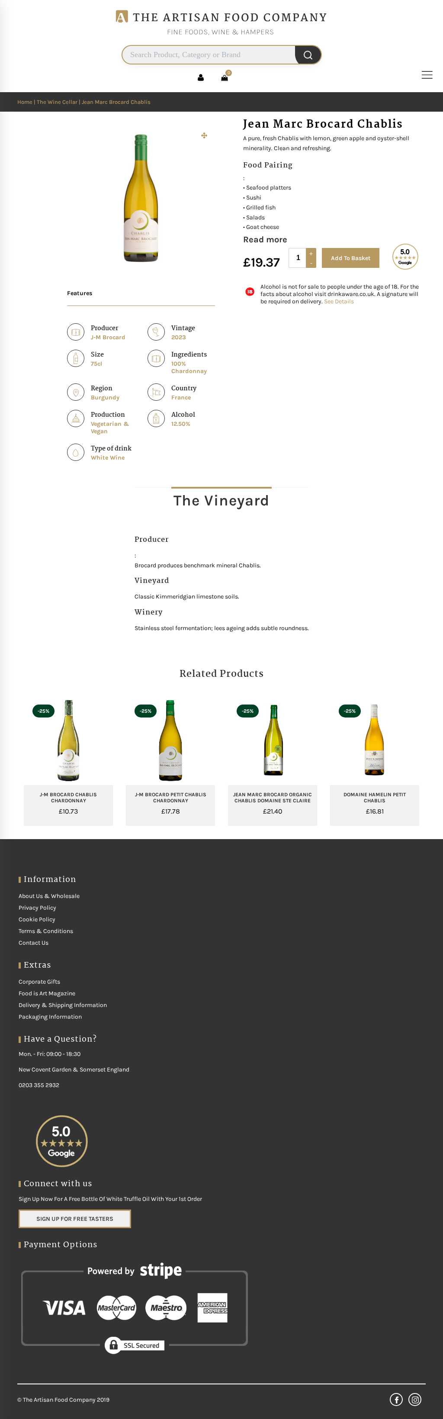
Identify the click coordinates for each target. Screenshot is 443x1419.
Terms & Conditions (46, 931)
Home (24, 102)
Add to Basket (350, 258)
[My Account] (201, 77)
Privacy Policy (37, 907)
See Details (339, 301)
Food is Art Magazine (47, 993)
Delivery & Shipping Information (63, 1005)
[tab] (221, 500)
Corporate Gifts (39, 981)
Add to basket (82, 813)
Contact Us (33, 942)
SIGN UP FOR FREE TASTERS (74, 1219)
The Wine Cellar (57, 102)
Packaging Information (50, 1016)
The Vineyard (221, 500)
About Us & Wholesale (49, 896)
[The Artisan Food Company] (221, 41)
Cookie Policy (37, 919)
